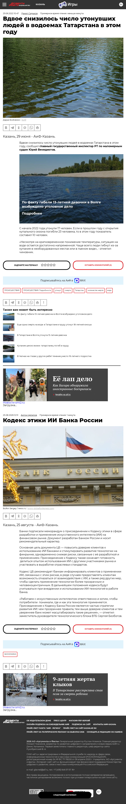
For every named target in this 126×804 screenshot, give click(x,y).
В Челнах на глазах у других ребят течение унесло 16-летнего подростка (54, 356)
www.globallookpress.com (41, 508)
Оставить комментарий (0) (98, 265)
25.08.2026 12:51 (10, 415)
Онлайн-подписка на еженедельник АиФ (48, 724)
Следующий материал (64, 795)
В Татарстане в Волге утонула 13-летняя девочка (42, 335)
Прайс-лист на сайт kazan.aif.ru (79, 728)
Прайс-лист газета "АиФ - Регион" (44, 728)
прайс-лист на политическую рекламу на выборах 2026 (55, 732)
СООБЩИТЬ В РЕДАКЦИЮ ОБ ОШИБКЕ (105, 732)
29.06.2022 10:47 (11, 13)
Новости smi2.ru (14, 402)
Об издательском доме (39, 721)
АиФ (24, 120)
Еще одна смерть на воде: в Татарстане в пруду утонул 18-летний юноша (54, 324)
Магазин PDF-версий (79, 721)
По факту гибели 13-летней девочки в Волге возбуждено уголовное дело (61, 204)
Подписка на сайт (81, 724)
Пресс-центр (60, 721)
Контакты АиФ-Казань (104, 724)
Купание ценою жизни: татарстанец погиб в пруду (43, 345)
